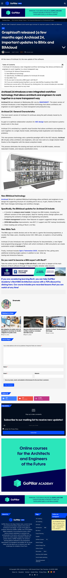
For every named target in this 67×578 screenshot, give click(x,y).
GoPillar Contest (40, 539)
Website (37, 373)
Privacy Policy (14, 429)
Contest (27, 572)
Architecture (39, 527)
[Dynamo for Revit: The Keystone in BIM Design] (56, 322)
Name (5, 367)
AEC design (39, 122)
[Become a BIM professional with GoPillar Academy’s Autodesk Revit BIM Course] (33, 322)
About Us (14, 572)
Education (21, 572)
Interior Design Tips (40, 545)
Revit (45, 551)
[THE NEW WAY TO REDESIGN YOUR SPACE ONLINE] (33, 12)
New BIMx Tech (11, 78)
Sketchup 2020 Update (41, 554)
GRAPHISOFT (44, 102)
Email (5, 373)
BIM (8, 24)
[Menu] (2, 4)
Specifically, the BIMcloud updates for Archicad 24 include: (26, 75)
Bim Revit (38, 530)
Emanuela (7, 52)
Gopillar (38, 536)
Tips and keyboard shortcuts (40, 561)
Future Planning (39, 533)
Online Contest (39, 548)
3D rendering (39, 521)
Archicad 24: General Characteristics (18, 71)
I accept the (7, 429)
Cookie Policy (34, 572)
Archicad (4, 199)
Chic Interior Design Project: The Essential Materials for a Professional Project (33, 20)
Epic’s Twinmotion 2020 (28, 251)
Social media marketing (41, 557)
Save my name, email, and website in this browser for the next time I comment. (27, 380)
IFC (47, 539)
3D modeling (39, 518)
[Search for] (65, 4)
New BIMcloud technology (15, 73)
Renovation (38, 551)
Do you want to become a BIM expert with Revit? (22, 80)
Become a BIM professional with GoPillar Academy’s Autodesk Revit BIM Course (33, 331)
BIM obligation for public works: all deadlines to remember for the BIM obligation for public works (11, 331)
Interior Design (39, 542)
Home (4, 24)
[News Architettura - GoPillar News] (13, 3)
